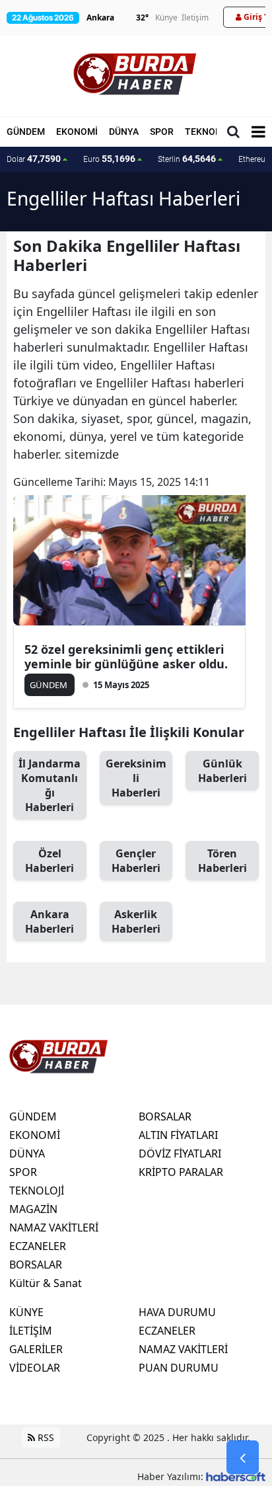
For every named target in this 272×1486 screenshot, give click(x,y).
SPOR (162, 131)
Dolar (34, 158)
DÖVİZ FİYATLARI (180, 1153)
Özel (49, 860)
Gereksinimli (136, 778)
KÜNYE (26, 1312)
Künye (166, 17)
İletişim (195, 17)
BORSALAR (35, 1264)
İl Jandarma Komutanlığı (49, 785)
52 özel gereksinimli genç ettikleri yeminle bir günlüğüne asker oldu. (126, 656)
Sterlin (187, 158)
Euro (109, 158)
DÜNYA (124, 131)
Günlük (222, 770)
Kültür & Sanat (45, 1283)
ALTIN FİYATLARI (178, 1135)
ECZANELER (37, 1246)
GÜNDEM (26, 131)
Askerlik (136, 921)
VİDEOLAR (34, 1367)
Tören (222, 860)
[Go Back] (242, 1457)
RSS (44, 1437)
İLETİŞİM (30, 1330)
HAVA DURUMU (177, 1312)
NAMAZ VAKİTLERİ (53, 1227)
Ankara (49, 921)
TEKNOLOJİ (210, 131)
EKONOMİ (77, 131)
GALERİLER (36, 1349)
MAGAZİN (33, 1209)
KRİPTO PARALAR (181, 1172)
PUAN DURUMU (179, 1367)
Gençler (136, 860)
